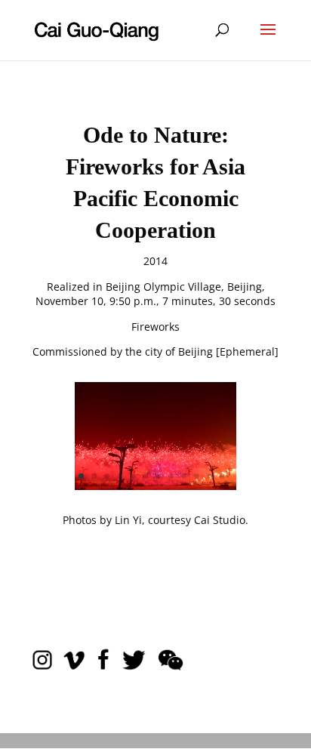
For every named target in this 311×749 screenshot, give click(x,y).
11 (209, 476)
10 (196, 476)
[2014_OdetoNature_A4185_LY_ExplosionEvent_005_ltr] (155, 486)
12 (222, 476)
